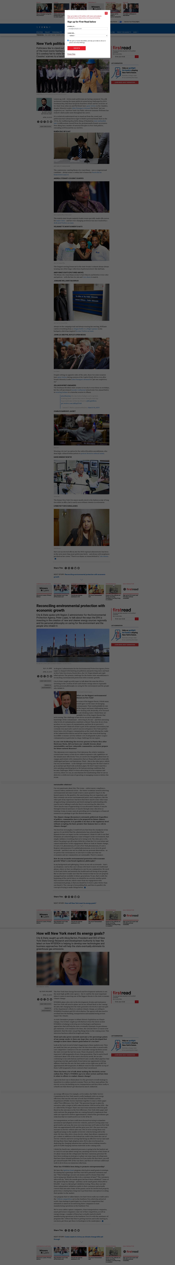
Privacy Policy (71, 54)
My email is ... (71, 26)
